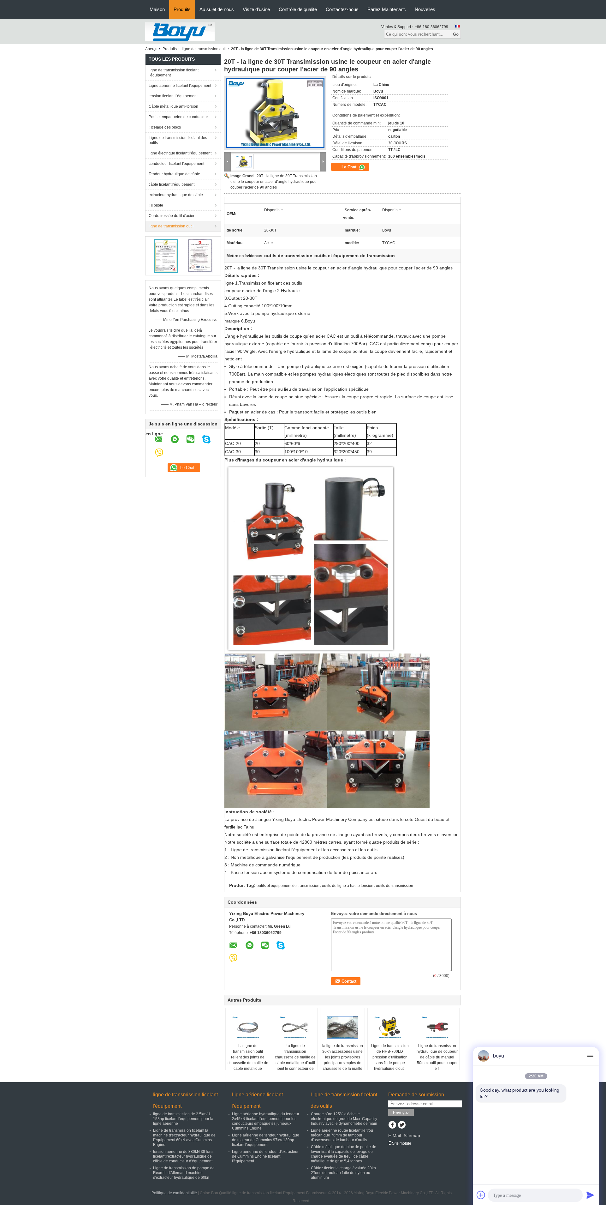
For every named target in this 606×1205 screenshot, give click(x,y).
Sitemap (412, 1135)
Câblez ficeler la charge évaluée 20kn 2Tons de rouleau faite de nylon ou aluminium (343, 1173)
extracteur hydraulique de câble (176, 195)
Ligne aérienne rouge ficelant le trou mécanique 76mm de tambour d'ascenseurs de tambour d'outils (342, 1135)
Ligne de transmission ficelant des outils (178, 140)
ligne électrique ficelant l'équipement (180, 153)
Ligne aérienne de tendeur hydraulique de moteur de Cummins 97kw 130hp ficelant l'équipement (265, 1140)
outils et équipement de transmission (288, 885)
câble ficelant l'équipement (171, 184)
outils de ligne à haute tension (347, 885)
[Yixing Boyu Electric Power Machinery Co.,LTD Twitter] (402, 1125)
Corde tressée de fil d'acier (171, 216)
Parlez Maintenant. (386, 9)
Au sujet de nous (216, 9)
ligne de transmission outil (204, 49)
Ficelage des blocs (165, 127)
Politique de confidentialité (174, 1193)
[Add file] (481, 1195)
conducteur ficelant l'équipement (176, 163)
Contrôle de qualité (298, 9)
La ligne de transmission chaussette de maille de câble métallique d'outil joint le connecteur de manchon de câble (295, 1060)
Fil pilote (156, 205)
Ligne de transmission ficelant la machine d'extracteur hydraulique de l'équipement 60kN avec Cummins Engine (184, 1137)
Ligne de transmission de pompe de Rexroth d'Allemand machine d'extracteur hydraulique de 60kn (184, 1173)
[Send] (590, 1195)
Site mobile (401, 1143)
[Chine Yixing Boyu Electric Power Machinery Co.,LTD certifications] (166, 255)
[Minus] (590, 1056)
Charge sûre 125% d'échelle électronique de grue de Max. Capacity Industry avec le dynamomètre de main (344, 1119)
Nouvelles (425, 9)
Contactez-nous (342, 9)
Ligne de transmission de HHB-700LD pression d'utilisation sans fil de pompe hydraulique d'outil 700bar (390, 1060)
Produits (182, 9)
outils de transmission (394, 885)
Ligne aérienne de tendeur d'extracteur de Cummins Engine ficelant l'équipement (265, 1156)
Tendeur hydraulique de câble (174, 174)
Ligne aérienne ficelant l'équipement (180, 85)
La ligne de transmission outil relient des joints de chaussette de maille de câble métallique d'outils (248, 1060)
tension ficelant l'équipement (173, 96)
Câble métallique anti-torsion (173, 106)
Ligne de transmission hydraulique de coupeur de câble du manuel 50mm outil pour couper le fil (437, 1057)
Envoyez (401, 1112)
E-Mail (394, 1135)
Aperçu (151, 49)
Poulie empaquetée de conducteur (178, 117)
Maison (157, 9)
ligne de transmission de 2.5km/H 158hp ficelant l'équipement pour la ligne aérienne (183, 1119)
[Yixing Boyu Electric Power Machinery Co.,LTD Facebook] (392, 1125)
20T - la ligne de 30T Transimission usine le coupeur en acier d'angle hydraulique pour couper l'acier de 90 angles (274, 182)
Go (456, 34)
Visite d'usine (256, 9)
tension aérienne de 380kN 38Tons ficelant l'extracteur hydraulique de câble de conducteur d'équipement (183, 1156)
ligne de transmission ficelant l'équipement (174, 72)
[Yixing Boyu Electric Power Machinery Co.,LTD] (180, 31)
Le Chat (350, 167)
